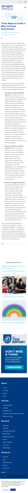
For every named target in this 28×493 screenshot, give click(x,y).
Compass (5, 408)
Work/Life (13, 34)
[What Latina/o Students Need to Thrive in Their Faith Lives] (14, 267)
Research (5, 421)
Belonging (5, 425)
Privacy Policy (5, 486)
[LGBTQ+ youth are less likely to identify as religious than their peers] (14, 310)
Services (4, 401)
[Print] (2, 38)
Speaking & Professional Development (13, 413)
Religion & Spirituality (8, 436)
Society (5, 439)
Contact (5, 387)
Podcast (5, 465)
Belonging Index (7, 411)
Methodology (6, 448)
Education (5, 428)
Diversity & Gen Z (6, 34)
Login (21, 1)
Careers (5, 393)
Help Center (6, 468)
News (4, 396)
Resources (5, 452)
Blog (4, 459)
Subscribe (5, 457)
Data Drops (6, 445)
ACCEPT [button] (13, 489)
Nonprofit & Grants (8, 416)
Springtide (5, 32)
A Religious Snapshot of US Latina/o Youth (14, 296)
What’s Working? (7, 462)
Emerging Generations (9, 431)
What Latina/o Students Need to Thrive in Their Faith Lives (14, 271)
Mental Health (6, 434)
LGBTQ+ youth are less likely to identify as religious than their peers (14, 322)
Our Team (5, 390)
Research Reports (7, 442)
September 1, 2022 (15, 32)
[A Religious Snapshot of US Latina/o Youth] (14, 284)
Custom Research (7, 405)
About (4, 383)
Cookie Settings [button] (5, 489)
